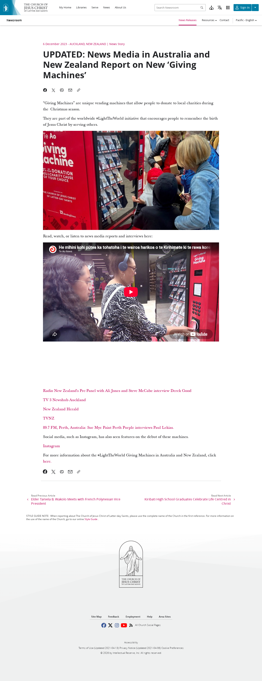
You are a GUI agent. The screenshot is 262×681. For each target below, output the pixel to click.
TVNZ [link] (48, 418)
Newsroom (14, 20)
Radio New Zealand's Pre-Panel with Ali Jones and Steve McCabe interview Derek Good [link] (117, 390)
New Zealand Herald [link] (61, 409)
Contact (224, 20)
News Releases (187, 20)
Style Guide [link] (91, 519)
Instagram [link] (51, 446)
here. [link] (47, 461)
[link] (45, 472)
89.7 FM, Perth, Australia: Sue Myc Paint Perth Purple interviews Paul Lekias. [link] (108, 427)
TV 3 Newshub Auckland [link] (64, 400)
